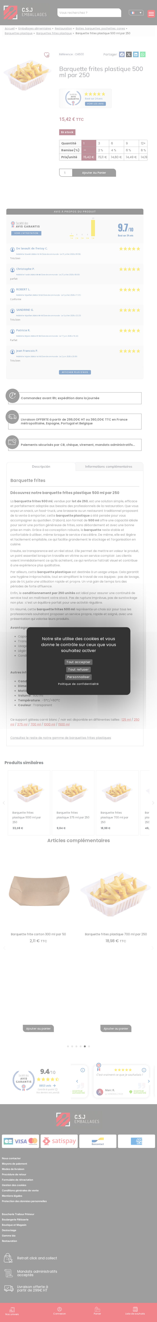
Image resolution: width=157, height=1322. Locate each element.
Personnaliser (78, 677)
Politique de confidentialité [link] (78, 684)
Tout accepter (78, 662)
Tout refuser (78, 669)
